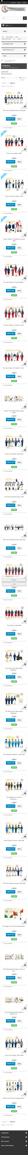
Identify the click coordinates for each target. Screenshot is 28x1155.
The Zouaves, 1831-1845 (14, 625)
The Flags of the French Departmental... (14, 926)
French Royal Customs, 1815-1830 (14, 840)
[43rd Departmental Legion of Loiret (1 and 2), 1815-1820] (14, 956)
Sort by (3, 77)
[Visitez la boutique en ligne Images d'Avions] (8, 60)
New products (8, 50)
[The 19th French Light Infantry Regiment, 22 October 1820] (14, 699)
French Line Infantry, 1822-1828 (14, 1055)
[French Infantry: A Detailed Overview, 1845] (14, 226)
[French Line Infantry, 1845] (14, 141)
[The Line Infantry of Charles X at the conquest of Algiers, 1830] (14, 355)
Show (20, 77)
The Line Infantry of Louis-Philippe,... (14, 282)
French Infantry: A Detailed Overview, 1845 (14, 240)
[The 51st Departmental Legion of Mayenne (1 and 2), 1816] (14, 1000)
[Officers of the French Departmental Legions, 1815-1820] (14, 1086)
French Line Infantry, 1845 (14, 153)
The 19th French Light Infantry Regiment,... (14, 712)
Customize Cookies (14, 576)
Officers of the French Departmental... (14, 1098)
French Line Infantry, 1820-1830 (14, 454)
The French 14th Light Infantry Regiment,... (14, 669)
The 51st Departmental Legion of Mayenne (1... (14, 1013)
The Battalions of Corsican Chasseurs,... (14, 798)
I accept (14, 584)
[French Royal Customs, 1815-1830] (14, 828)
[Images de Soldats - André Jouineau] (14, 9)
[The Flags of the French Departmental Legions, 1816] (14, 914)
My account (5, 1141)
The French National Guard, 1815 (14, 497)
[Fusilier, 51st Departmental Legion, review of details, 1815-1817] (14, 398)
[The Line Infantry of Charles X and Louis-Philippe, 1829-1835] (14, 312)
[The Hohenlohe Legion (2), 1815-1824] (14, 742)
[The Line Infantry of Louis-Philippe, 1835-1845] (14, 270)
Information (8, 44)
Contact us (13, 2)
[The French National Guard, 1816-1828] (14, 871)
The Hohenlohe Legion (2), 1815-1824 (14, 754)
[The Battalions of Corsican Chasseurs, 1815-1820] (14, 785)
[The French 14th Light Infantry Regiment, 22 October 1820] (14, 656)
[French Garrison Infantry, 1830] (14, 184)
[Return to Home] (2, 37)
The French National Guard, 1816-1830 (14, 110)
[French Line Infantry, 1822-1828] (14, 1043)
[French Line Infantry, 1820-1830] (14, 441)
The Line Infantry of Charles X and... (14, 325)
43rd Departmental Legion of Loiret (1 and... (14, 970)
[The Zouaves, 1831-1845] (14, 613)
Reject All (14, 579)
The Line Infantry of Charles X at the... (14, 368)
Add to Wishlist (8, 127)
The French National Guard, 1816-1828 (14, 883)
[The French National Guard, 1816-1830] (14, 98)
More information (6, 576)
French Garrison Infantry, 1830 (14, 196)
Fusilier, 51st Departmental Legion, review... (14, 411)
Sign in (24, 2)
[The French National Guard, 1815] (14, 484)
